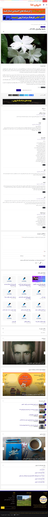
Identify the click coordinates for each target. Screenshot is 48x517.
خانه (44, 24)
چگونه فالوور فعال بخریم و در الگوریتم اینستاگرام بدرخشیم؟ (39, 285)
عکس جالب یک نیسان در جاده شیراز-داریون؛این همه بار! (29, 425)
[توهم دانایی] (38, 292)
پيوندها (13, 496)
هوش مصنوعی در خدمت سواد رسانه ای (9, 310)
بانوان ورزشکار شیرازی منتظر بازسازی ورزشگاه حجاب (24, 297)
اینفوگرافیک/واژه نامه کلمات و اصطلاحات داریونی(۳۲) (33, 394)
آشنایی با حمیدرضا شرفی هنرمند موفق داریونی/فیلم (34, 459)
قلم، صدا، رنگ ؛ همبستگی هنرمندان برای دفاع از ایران (10, 285)
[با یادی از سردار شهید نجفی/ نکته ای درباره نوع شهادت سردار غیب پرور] (24, 279)
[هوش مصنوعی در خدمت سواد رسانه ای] (9, 305)
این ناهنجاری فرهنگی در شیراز (40, 310)
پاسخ (44, 119)
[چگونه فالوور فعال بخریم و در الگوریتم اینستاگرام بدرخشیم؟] (38, 279)
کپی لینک (18, 90)
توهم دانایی (43, 297)
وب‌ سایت (21, 255)
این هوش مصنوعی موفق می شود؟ (10, 297)
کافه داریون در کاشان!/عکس (33, 415)
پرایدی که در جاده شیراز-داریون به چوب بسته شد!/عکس (29, 420)
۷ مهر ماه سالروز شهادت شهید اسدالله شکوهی (35, 363)
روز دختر (39, 87)
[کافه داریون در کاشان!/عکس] (42, 416)
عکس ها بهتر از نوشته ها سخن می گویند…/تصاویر (30, 404)
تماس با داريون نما (11, 498)
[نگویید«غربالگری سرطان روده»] (38, 317)
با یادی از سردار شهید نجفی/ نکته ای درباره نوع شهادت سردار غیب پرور (24, 285)
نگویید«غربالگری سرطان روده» (40, 321)
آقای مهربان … (13, 321)
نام (44, 251)
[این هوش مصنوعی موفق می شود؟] (9, 292)
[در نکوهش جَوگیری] (24, 317)
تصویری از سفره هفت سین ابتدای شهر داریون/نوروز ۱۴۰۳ (28, 409)
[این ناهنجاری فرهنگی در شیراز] (38, 305)
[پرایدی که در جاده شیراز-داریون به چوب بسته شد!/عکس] (42, 421)
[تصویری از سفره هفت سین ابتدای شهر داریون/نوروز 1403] (42, 411)
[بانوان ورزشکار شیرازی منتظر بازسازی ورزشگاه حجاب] (24, 292)
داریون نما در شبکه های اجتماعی (9, 499)
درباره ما (13, 501)
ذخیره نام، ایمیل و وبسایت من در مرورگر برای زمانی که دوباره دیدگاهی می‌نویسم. (32, 260)
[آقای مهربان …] (9, 317)
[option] (24, 353)
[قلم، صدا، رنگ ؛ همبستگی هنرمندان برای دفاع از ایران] (9, 279)
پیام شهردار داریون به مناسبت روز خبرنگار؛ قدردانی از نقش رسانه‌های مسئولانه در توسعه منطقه (28, 1)
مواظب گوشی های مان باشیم (25, 310)
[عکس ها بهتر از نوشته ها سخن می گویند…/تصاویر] (42, 406)
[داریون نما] (35, 5)
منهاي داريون (40, 24)
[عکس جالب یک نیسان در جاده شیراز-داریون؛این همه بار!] (42, 427)
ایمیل (44, 255)
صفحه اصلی (12, 503)
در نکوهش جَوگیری (27, 321)
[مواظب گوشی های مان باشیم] (24, 305)
